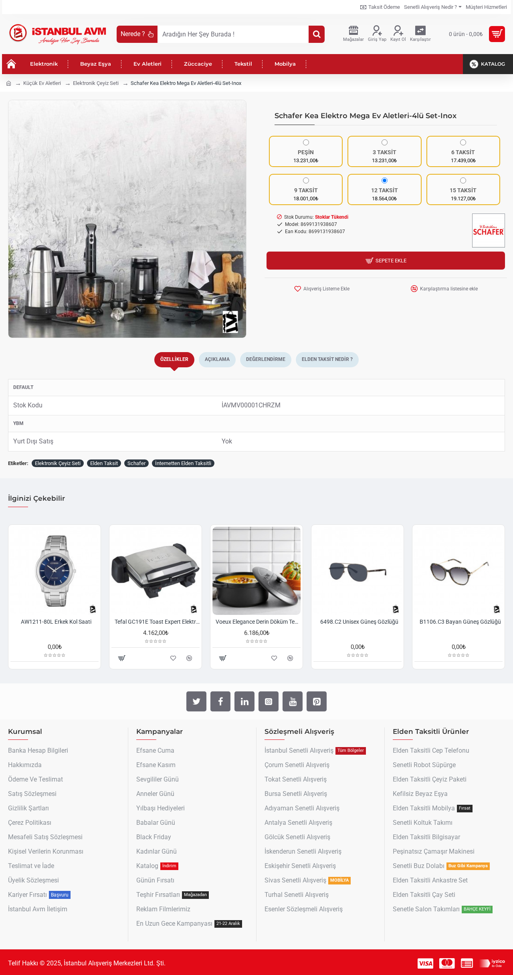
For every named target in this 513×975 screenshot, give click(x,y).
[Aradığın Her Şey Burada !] (317, 34)
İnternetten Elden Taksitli (183, 463)
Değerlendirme (265, 359)
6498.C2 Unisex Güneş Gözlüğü (359, 621)
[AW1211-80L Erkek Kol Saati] (54, 571)
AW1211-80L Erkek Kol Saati (56, 621)
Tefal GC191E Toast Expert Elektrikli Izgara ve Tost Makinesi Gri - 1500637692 (157, 621)
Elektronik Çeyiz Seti (96, 83)
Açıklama (217, 359)
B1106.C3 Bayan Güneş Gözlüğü (460, 621)
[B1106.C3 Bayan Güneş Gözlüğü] (458, 571)
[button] (16, 219)
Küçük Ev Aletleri (42, 83)
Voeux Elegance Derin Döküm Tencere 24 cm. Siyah (258, 621)
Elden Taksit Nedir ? (327, 359)
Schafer (136, 463)
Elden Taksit (104, 463)
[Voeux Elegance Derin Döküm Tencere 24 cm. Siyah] (256, 571)
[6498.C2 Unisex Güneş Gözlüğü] (357, 571)
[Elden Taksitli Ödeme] (467, 963)
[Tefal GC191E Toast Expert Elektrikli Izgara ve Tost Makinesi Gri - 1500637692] (155, 571)
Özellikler (174, 359)
